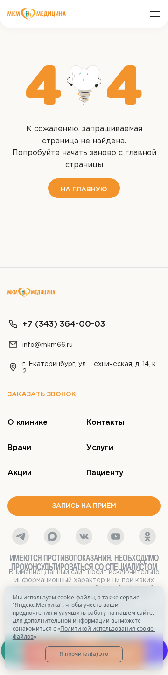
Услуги (99, 447)
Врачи (19, 447)
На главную (84, 189)
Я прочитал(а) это (84, 654)
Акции (19, 473)
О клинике (27, 422)
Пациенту (105, 473)
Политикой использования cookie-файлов (84, 632)
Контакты (105, 422)
